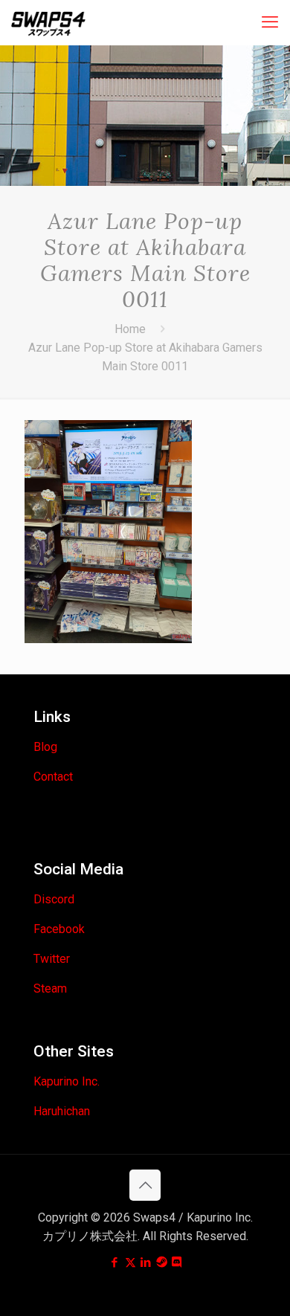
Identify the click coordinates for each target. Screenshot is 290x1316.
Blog (45, 747)
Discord (53, 899)
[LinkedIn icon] (146, 1262)
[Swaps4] (48, 22)
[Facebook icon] (114, 1262)
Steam (50, 988)
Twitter (51, 959)
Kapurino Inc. (66, 1081)
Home (130, 329)
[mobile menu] (270, 22)
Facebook (59, 929)
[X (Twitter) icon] (130, 1262)
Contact (53, 777)
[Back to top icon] (145, 1185)
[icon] (161, 1262)
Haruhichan (61, 1111)
